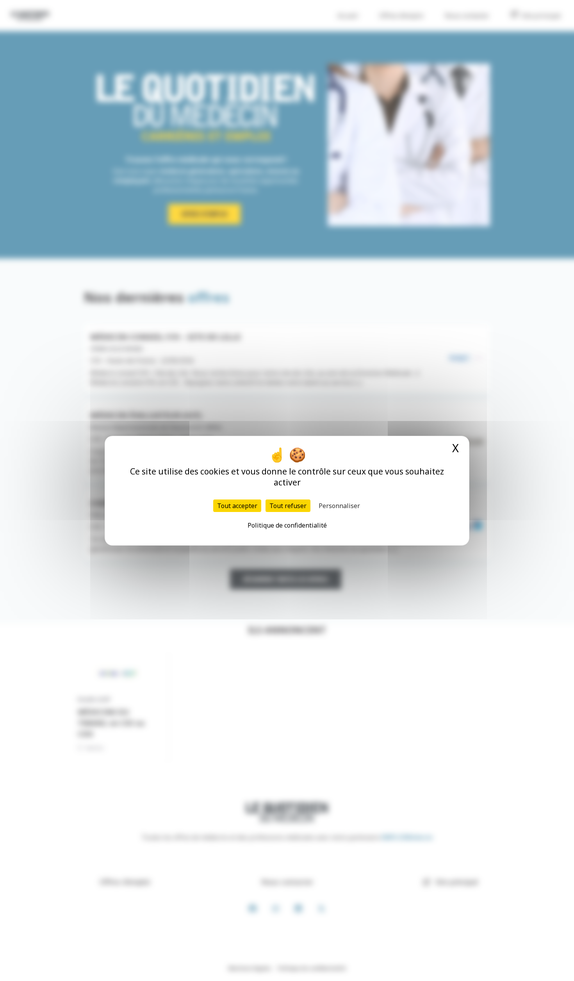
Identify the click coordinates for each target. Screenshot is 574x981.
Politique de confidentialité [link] (287, 525)
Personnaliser (339, 505)
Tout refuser (288, 505)
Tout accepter (237, 505)
